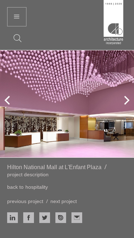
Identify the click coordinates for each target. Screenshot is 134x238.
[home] (113, 23)
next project (63, 201)
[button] (16, 16)
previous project (25, 201)
